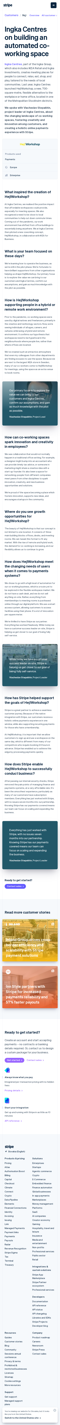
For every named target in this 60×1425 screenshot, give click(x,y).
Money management (42, 1203)
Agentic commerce (42, 1171)
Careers (36, 1341)
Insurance (37, 1235)
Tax (6, 1256)
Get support (11, 1396)
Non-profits (38, 1247)
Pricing (8, 1163)
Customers (11, 15)
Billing (7, 1175)
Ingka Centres (13, 64)
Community (10, 1349)
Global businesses (41, 1191)
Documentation (40, 1301)
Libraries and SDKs (41, 1317)
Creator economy (41, 1220)
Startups (36, 1167)
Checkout (10, 1183)
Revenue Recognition (15, 1248)
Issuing (8, 1220)
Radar (7, 1244)
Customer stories (13, 1341)
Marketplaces (39, 1199)
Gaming (36, 1224)
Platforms (37, 1207)
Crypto (8, 1195)
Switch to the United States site (22, 1417)
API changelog (39, 1313)
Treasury (9, 1264)
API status (37, 1309)
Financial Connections (16, 1207)
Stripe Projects (39, 1321)
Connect (9, 1191)
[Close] (54, 1411)
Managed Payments (15, 1228)
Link (7, 1224)
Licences (9, 1372)
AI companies (39, 1215)
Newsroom (37, 1345)
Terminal (9, 1260)
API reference (12, 1120)
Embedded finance (41, 1183)
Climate (8, 1187)
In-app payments (41, 1195)
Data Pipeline (11, 1199)
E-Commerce (39, 1179)
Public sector (39, 1255)
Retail (35, 1259)
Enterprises (38, 1163)
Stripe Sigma (11, 1252)
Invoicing (9, 1215)
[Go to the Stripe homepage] (8, 1147)
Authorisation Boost (15, 1171)
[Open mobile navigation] (54, 5)
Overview (34, 15)
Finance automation (42, 1187)
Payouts (9, 1240)
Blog (7, 1345)
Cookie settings (13, 1381)
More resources (13, 1385)
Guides (8, 1337)
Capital (8, 1179)
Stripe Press (38, 1349)
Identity (9, 1211)
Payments (10, 1236)
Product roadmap (41, 1337)
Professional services (43, 1251)
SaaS (34, 1211)
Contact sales (14, 886)
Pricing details (12, 1090)
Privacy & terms (13, 1361)
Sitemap (9, 1376)
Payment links (12, 1232)
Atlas (7, 1167)
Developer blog (40, 1325)
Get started (13, 1060)
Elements (9, 1203)
